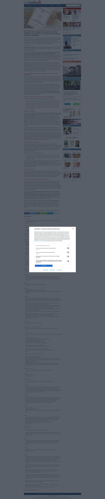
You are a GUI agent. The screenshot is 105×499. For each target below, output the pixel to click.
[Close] (73, 229)
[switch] (67, 248)
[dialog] (52, 249)
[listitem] (52, 245)
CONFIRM (44, 265)
